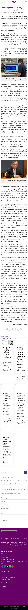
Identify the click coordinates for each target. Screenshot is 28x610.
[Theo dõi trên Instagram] (5, 566)
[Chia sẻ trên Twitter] (13, 329)
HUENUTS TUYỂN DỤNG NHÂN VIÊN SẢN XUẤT (11, 493)
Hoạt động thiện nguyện (6, 510)
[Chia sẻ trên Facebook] (10, 329)
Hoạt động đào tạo (5, 503)
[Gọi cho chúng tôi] (10, 566)
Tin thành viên (4, 515)
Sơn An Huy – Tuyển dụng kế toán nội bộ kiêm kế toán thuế (14, 480)
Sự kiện (2, 513)
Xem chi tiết (9, 368)
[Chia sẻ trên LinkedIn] (20, 329)
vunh (19, 12)
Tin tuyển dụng (4, 520)
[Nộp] (25, 472)
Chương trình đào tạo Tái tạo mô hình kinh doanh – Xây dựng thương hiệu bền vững (13, 490)
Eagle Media (5, 606)
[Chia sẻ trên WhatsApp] (7, 329)
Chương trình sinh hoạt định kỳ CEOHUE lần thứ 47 (12, 487)
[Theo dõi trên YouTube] (12, 566)
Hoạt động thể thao (5, 508)
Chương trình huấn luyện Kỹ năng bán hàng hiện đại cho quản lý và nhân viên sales (13, 484)
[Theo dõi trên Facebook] (2, 566)
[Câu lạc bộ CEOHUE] (14, 2)
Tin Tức (23, 12)
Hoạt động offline (4, 506)
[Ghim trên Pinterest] (18, 329)
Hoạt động (3, 501)
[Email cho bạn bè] (15, 329)
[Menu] (2, 2)
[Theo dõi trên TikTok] (7, 566)
